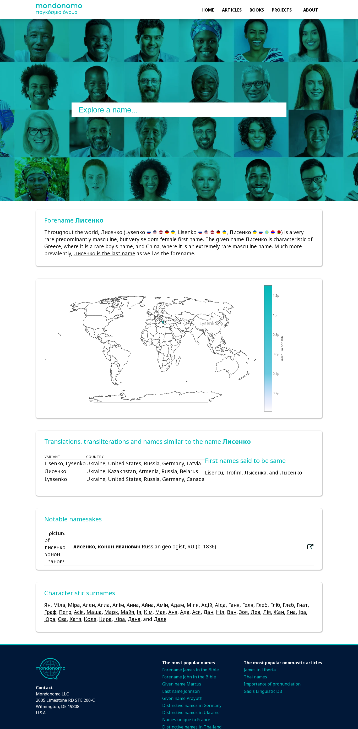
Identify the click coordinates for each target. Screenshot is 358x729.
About (310, 10)
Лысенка (255, 472)
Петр (65, 611)
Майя (127, 611)
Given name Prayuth (182, 698)
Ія (139, 611)
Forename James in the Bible (190, 670)
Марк (111, 611)
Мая (160, 611)
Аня (172, 611)
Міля (193, 604)
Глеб (262, 604)
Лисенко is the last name (104, 253)
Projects (282, 10)
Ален (89, 604)
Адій (206, 604)
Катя (75, 619)
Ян (47, 604)
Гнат (302, 604)
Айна (148, 604)
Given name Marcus (181, 684)
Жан (279, 611)
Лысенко (291, 472)
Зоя (243, 611)
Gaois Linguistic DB (263, 691)
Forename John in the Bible (189, 677)
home (208, 10)
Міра (74, 604)
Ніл (220, 611)
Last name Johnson (181, 691)
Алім (118, 604)
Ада (184, 611)
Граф (50, 611)
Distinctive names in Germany (191, 705)
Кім (148, 611)
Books (256, 10)
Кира (105, 619)
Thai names (255, 677)
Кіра (119, 619)
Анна (133, 604)
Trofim (234, 472)
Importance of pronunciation (272, 684)
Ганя (234, 604)
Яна (291, 611)
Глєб (288, 604)
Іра (302, 611)
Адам (177, 604)
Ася (196, 611)
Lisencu (214, 472)
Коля (90, 619)
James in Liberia (260, 670)
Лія (267, 611)
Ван (231, 611)
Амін (162, 604)
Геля (247, 604)
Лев (255, 611)
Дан (208, 611)
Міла (59, 604)
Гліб (275, 604)
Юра (49, 619)
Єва (62, 619)
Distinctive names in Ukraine (191, 712)
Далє (160, 619)
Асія (79, 611)
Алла (103, 604)
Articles (232, 10)
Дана (134, 619)
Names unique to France (186, 719)
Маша (94, 611)
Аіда (220, 604)
